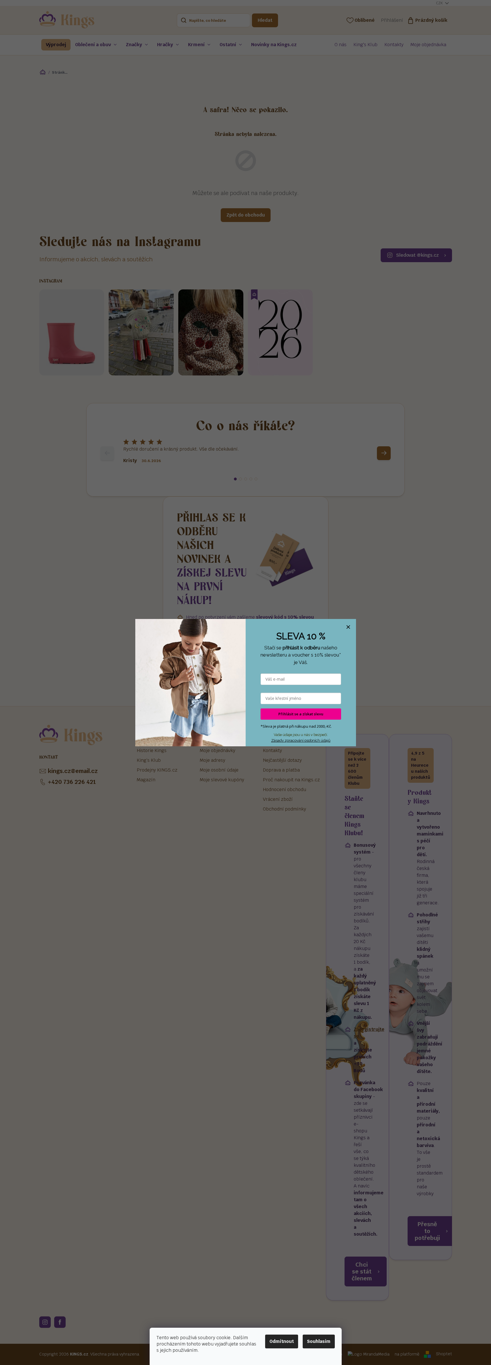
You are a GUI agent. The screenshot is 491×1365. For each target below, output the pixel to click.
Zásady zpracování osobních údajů (300, 740)
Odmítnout (281, 1341)
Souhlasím (318, 1341)
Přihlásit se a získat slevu (300, 713)
